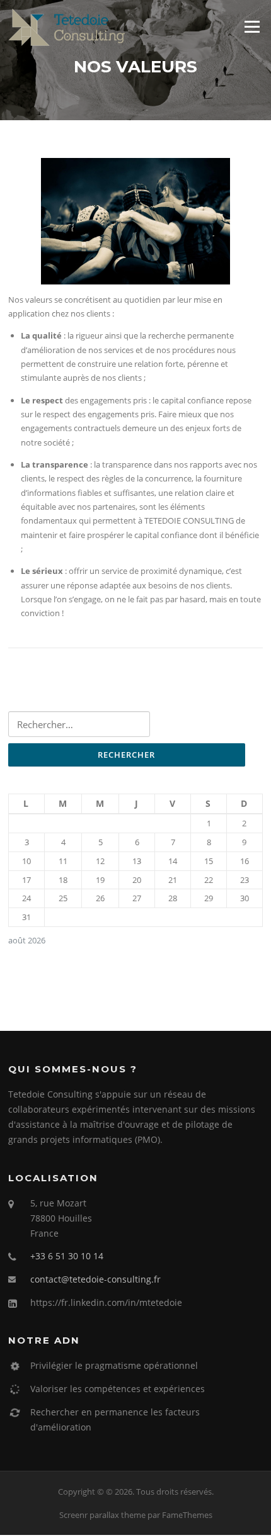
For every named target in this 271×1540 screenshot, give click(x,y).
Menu (252, 26)
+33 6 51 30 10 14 (66, 1256)
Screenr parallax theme (102, 1514)
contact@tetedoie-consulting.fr (95, 1279)
